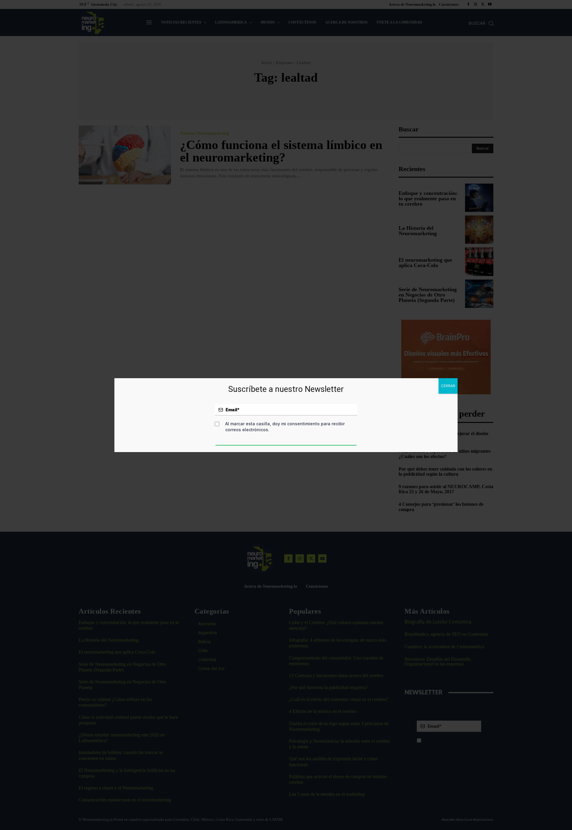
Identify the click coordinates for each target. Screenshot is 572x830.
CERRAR (448, 386)
